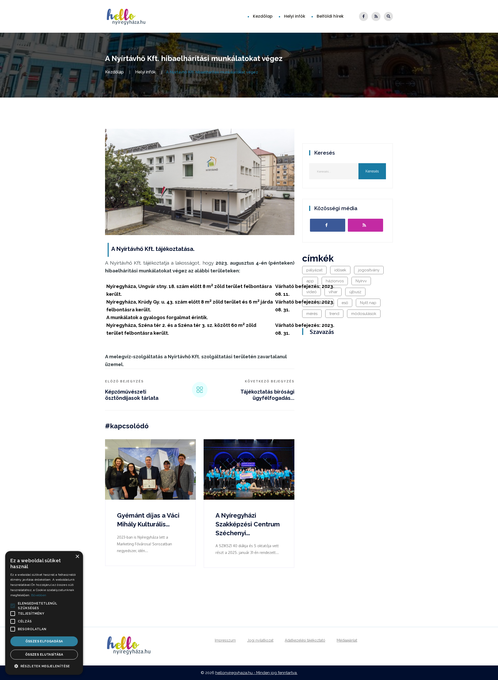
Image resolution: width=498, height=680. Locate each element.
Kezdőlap (263, 16)
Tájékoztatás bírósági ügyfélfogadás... (267, 395)
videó (311, 292)
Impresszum (225, 640)
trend (334, 313)
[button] (13, 606)
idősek (340, 270)
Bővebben (38, 595)
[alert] (44, 613)
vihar (333, 292)
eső (345, 302)
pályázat (314, 270)
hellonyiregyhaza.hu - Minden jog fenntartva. (256, 672)
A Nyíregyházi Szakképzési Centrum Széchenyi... (248, 524)
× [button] (77, 557)
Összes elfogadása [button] (44, 641)
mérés (311, 313)
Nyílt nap (368, 302)
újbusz (355, 292)
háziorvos (335, 281)
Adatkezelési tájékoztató (305, 640)
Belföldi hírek (330, 16)
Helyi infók (294, 16)
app (310, 281)
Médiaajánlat (347, 640)
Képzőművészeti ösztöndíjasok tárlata (131, 395)
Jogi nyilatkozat (260, 640)
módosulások (363, 313)
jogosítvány (368, 270)
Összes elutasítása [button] (44, 654)
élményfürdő (318, 302)
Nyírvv (361, 281)
